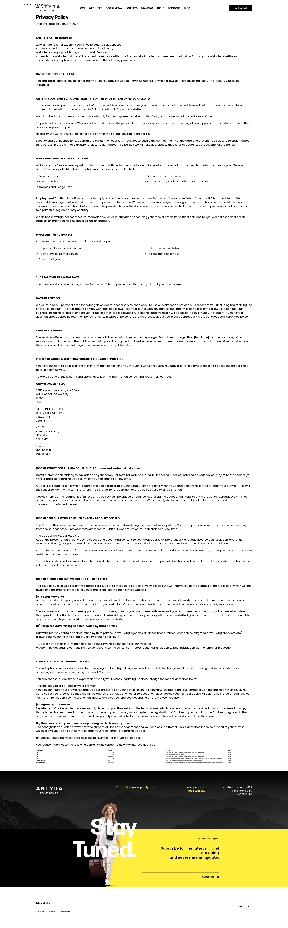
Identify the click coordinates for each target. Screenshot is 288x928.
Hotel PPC (132, 8)
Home (82, 8)
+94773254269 (44, 454)
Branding (147, 8)
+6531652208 (43, 450)
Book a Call (240, 8)
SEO (100, 8)
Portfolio (174, 8)
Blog (187, 8)
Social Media (114, 8)
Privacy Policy (43, 903)
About (160, 8)
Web (91, 8)
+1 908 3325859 (195, 791)
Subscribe (208, 877)
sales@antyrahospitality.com (137, 787)
